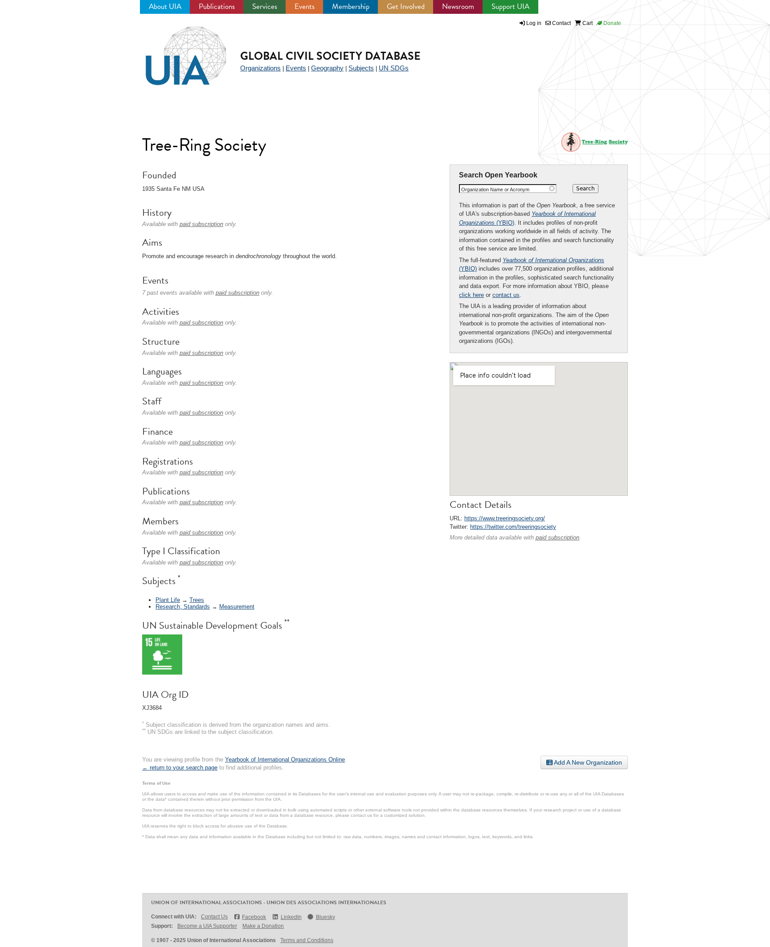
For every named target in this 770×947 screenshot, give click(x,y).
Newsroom (458, 6)
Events (305, 6)
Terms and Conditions (306, 940)
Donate (611, 23)
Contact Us (214, 917)
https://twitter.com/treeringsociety (513, 526)
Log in (533, 23)
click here (471, 295)
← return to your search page (179, 767)
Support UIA (510, 6)
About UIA (165, 6)
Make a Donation (263, 926)
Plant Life (168, 600)
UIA (175, 50)
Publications (217, 6)
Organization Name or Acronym (495, 189)
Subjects (361, 68)
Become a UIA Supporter (207, 926)
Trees (196, 600)
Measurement (236, 606)
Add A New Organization (587, 762)
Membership (350, 6)
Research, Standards (183, 606)
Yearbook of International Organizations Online (285, 759)
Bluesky (325, 917)
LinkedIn (291, 917)
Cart (587, 23)
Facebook (254, 917)
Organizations (260, 68)
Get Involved (406, 6)
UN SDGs (394, 68)
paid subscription (557, 537)
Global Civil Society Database (330, 56)
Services (264, 6)
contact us (506, 295)
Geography (327, 68)
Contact (561, 23)
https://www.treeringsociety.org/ (504, 518)
